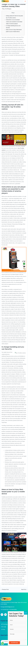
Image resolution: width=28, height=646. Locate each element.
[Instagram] (5, 614)
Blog (3, 8)
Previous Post (5, 589)
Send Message (14, 642)
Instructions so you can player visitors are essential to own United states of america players (14, 21)
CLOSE (25, 612)
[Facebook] (2, 614)
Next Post (24, 589)
